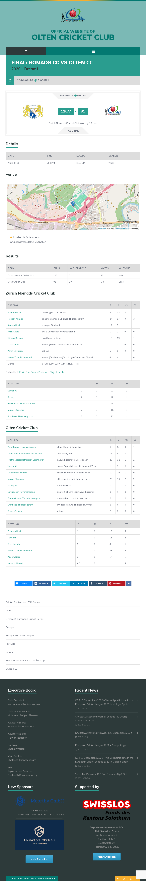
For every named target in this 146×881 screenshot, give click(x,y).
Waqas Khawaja (16, 338)
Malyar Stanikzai (16, 410)
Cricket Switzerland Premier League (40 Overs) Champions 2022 (101, 718)
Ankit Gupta (13, 331)
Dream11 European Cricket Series (24, 618)
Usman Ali (12, 390)
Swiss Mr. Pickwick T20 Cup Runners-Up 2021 (101, 774)
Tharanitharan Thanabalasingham (24, 498)
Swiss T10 (11, 668)
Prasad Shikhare (40, 372)
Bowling (13, 383)
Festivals (10, 643)
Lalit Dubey (13, 344)
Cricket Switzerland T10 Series (23, 602)
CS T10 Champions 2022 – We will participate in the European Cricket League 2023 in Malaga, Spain (104, 702)
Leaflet (103, 228)
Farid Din (24, 372)
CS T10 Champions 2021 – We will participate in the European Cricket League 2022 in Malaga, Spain (104, 759)
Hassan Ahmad (15, 318)
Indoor (9, 651)
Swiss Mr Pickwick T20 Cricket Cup (25, 660)
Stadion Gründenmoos (26, 237)
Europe (10, 627)
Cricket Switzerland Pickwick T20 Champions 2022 (103, 732)
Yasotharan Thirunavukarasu (22, 447)
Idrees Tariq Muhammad (20, 357)
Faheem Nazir (14, 312)
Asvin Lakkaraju (15, 351)
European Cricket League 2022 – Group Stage (100, 745)
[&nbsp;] (74, 305)
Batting (13, 305)
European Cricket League (20, 635)
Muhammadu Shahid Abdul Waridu (25, 453)
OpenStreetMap (122, 228)
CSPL (9, 610)
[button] (73, 204)
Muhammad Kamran (18, 472)
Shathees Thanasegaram (20, 416)
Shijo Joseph (57, 372)
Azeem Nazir (14, 325)
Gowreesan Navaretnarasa (21, 403)
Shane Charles (15, 511)
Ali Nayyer (13, 397)
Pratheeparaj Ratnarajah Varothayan (26, 459)
